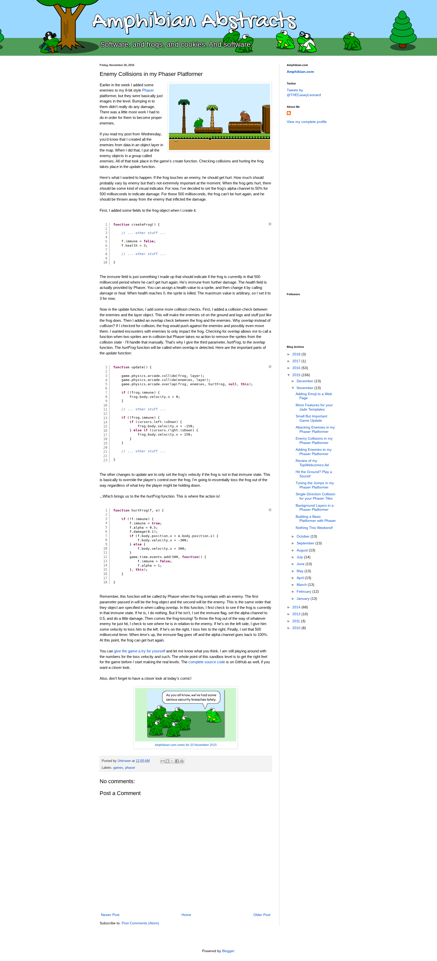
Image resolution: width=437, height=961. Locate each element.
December (305, 381)
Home (186, 915)
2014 (296, 607)
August (303, 550)
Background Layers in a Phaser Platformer (315, 507)
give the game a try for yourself (139, 651)
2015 (296, 375)
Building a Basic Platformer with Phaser (316, 519)
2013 (296, 614)
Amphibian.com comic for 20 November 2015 (186, 745)
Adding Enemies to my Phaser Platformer (314, 451)
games (118, 768)
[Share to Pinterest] (181, 761)
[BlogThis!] (167, 761)
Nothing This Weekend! (314, 528)
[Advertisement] (307, 208)
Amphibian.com (300, 72)
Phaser (148, 90)
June (301, 564)
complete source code (206, 662)
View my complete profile (307, 122)
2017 (296, 361)
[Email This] (162, 761)
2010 (296, 628)
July (300, 557)
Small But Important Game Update (311, 418)
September (306, 543)
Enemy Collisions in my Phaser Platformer (314, 440)
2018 (296, 354)
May (300, 571)
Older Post (261, 915)
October (304, 536)
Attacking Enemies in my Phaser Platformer (315, 429)
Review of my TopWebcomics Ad (312, 463)
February (304, 591)
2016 (296, 368)
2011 (296, 621)
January (304, 598)
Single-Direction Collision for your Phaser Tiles (315, 496)
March (302, 585)
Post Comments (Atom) (140, 923)
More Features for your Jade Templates (314, 407)
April (301, 578)
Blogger (228, 951)
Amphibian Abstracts (193, 22)
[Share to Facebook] (177, 761)
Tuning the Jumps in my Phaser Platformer (315, 485)
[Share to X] (172, 761)
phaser (130, 768)
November (305, 388)
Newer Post (110, 915)
